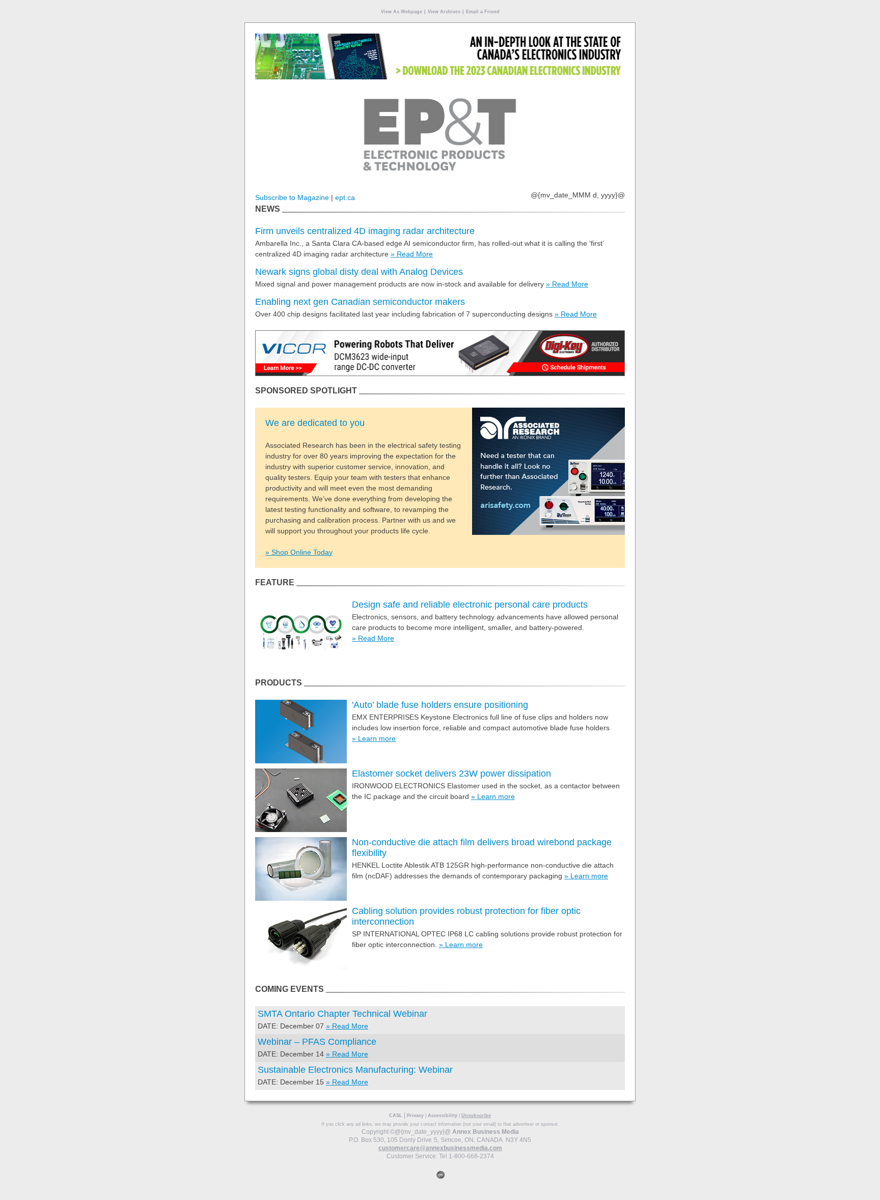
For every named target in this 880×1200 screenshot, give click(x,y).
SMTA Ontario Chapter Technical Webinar (342, 1014)
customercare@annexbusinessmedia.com (440, 1148)
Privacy (415, 1115)
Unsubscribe (476, 1115)
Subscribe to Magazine (292, 197)
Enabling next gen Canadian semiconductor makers (360, 302)
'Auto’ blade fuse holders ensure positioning (440, 705)
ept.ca (345, 197)
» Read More (412, 254)
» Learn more (374, 738)
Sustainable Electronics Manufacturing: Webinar (355, 1070)
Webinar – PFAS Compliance (317, 1042)
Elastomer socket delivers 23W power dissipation (451, 773)
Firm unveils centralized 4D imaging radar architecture (365, 231)
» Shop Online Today (299, 552)
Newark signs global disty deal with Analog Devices (359, 272)
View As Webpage (401, 11)
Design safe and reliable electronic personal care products (470, 604)
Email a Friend (483, 11)
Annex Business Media (485, 1131)
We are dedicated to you (315, 423)
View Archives (444, 11)
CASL (395, 1115)
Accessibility (442, 1115)
